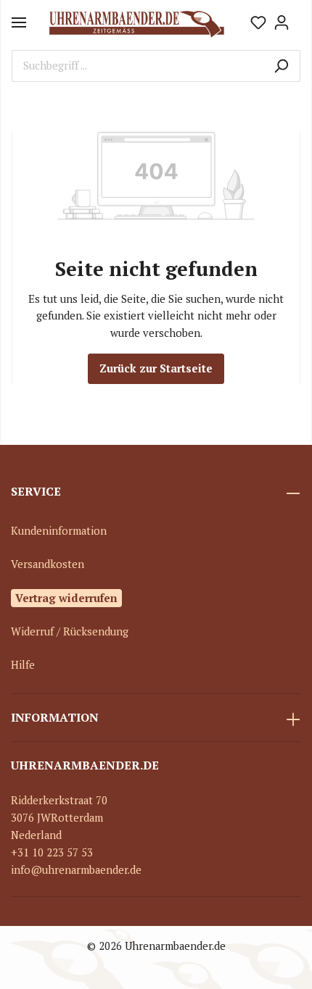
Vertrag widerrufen (66, 598)
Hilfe (23, 665)
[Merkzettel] (258, 22)
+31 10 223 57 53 (52, 852)
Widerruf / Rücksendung (69, 631)
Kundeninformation (59, 531)
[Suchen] (281, 66)
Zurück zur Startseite (156, 368)
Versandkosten (47, 564)
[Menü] (19, 22)
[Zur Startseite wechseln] (136, 22)
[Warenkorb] (296, 17)
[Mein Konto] (281, 22)
